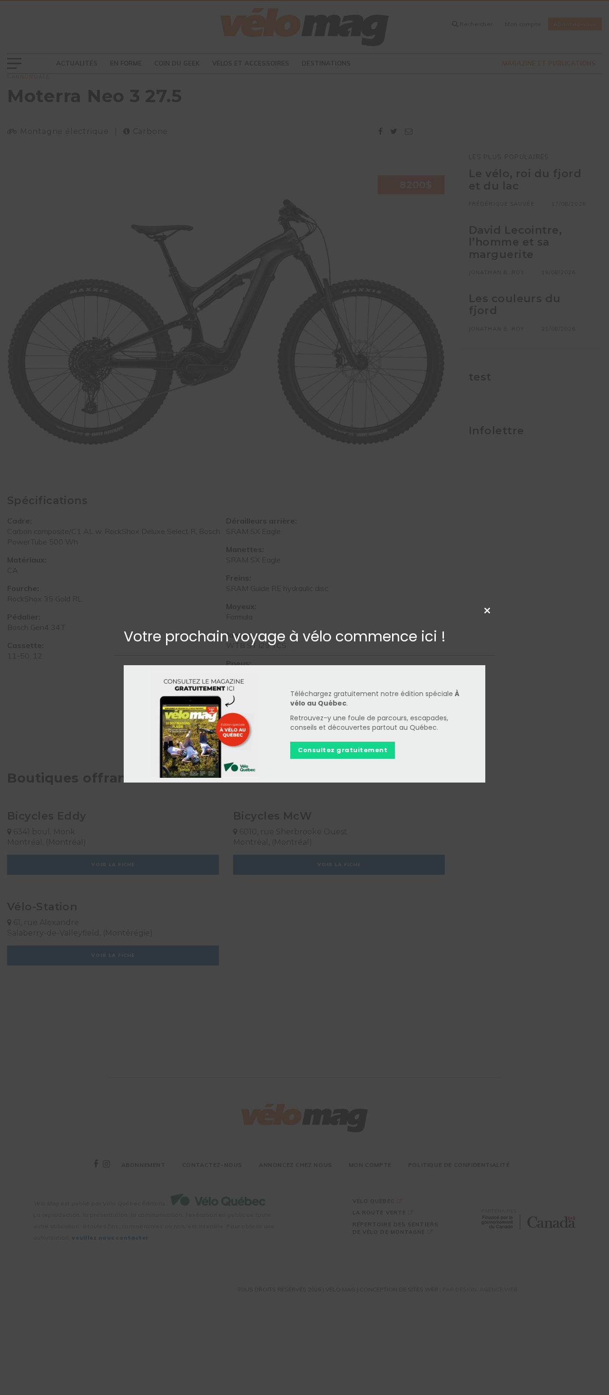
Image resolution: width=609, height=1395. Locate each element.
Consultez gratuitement (342, 750)
